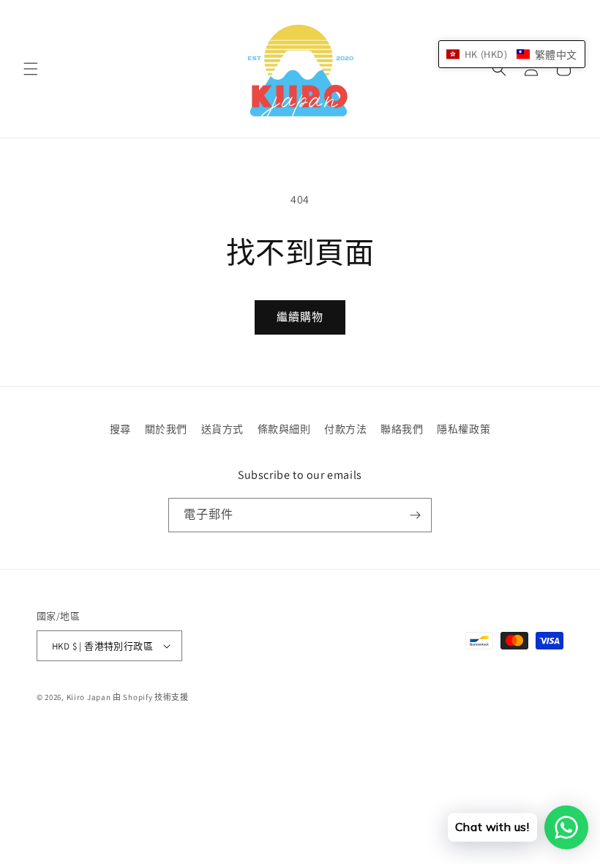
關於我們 (166, 429)
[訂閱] (415, 515)
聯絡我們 (401, 429)
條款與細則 (284, 429)
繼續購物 (300, 317)
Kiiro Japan (90, 697)
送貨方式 (222, 429)
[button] (31, 69)
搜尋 (120, 429)
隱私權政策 (463, 429)
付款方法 (345, 429)
